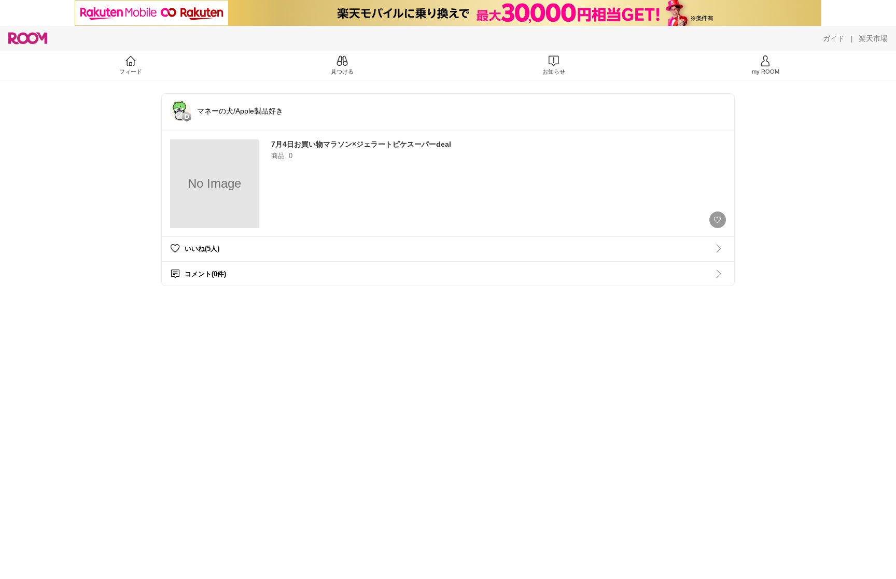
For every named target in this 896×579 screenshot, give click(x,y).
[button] (180, 110)
